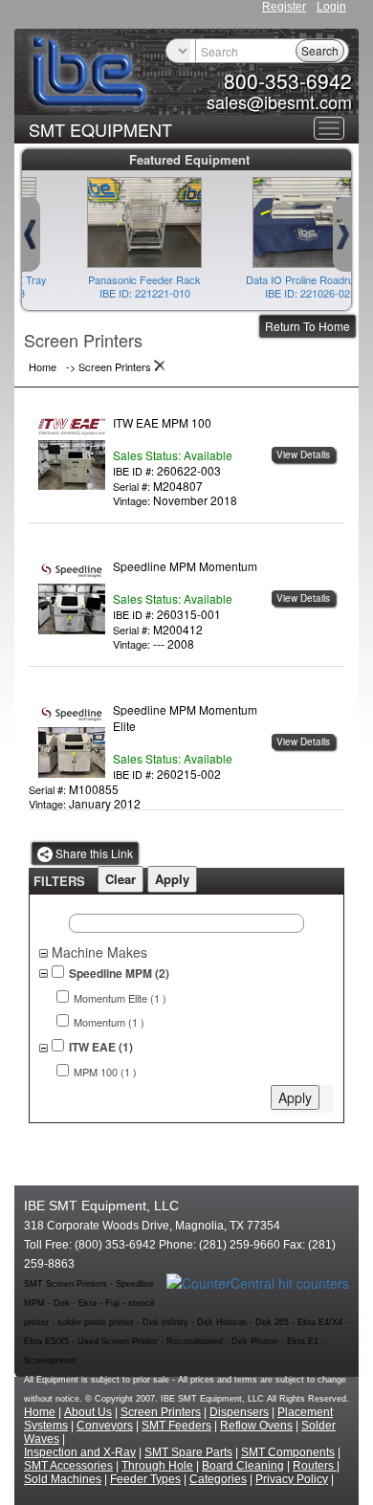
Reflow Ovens (256, 1425)
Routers (315, 1465)
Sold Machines (62, 1479)
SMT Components (288, 1452)
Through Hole (157, 1465)
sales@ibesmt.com (279, 101)
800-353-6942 (288, 80)
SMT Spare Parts (188, 1452)
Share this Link (93, 853)
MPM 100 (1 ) (105, 1072)
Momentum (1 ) (109, 1022)
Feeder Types (145, 1479)
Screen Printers (161, 1412)
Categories (218, 1479)
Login (331, 6)
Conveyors (105, 1425)
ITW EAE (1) (101, 1047)
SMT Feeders (176, 1425)
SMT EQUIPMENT (100, 129)
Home (39, 1412)
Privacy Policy (291, 1479)
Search (320, 50)
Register (284, 6)
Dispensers (239, 1412)
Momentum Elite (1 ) (120, 998)
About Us (88, 1412)
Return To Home (307, 326)
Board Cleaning (243, 1465)
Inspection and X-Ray (80, 1452)
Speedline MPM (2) (119, 973)
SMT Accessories (68, 1465)
